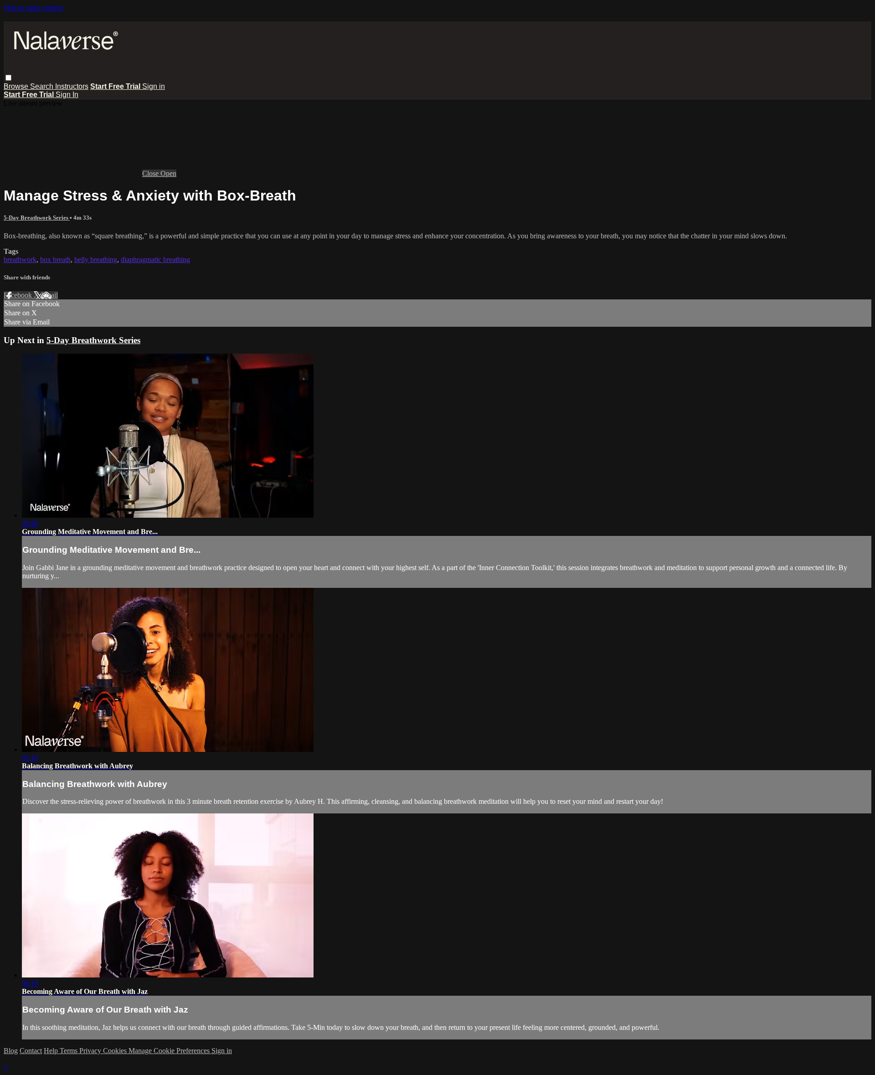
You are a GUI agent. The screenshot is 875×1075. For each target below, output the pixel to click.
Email (49, 295)
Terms (69, 1050)
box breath (55, 259)
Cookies (116, 1050)
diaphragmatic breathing (155, 259)
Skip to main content (33, 7)
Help (52, 1050)
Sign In (67, 94)
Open (168, 173)
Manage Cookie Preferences (170, 1050)
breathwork (20, 259)
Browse (17, 86)
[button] (8, 78)
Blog (11, 1050)
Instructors (71, 86)
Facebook (19, 295)
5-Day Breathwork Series (37, 217)
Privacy (91, 1050)
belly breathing (95, 259)
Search (42, 86)
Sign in (153, 86)
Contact (31, 1050)
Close (151, 173)
